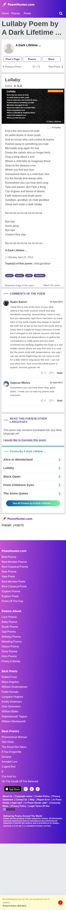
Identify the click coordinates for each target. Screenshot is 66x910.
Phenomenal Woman (14, 737)
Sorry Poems (9, 651)
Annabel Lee (9, 761)
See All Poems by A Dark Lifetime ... (33, 503)
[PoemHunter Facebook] (26, 789)
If (2, 771)
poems (19, 275)
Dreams (6, 756)
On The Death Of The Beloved (20, 781)
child (29, 275)
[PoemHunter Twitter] (32, 789)
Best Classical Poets (14, 586)
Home (5, 13)
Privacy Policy (18, 806)
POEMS (7, 525)
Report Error (43, 799)
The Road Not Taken (14, 747)
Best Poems (9, 557)
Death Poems (10, 626)
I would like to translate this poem (24, 440)
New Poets (8, 576)
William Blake (10, 711)
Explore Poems (11, 591)
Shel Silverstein (11, 706)
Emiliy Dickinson (12, 701)
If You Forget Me (11, 751)
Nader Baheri (18, 302)
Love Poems (9, 617)
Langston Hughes (12, 696)
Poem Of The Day (12, 601)
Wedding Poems (12, 641)
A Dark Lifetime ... (28, 45)
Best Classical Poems (15, 566)
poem (9, 275)
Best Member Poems (14, 561)
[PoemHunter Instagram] (38, 789)
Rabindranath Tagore (14, 716)
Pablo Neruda (10, 691)
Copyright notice (23, 796)
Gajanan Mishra (20, 382)
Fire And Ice (9, 776)
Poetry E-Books (11, 661)
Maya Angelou (10, 681)
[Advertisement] (33, 876)
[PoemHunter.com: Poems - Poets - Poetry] (18, 4)
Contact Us (21, 799)
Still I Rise (8, 742)
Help (32, 799)
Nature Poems (10, 646)
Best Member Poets (13, 581)
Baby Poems (9, 621)
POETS (19, 525)
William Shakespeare (14, 686)
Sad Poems (9, 631)
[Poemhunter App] (12, 789)
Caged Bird (8, 766)
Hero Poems (9, 656)
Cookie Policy (42, 796)
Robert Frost (9, 677)
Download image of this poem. (20, 285)
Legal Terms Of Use (39, 806)
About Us (7, 796)
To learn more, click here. (15, 906)
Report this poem (51, 285)
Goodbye (39, 275)
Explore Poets (10, 596)
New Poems (9, 571)
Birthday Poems (11, 636)
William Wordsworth (14, 721)
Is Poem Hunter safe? (36, 803)
